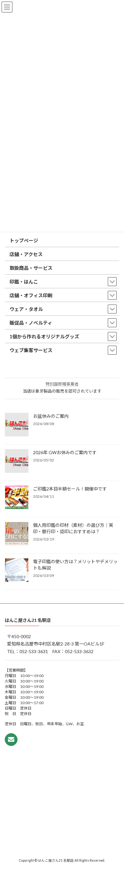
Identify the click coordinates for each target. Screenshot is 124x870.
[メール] (11, 739)
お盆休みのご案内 (51, 416)
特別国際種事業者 (62, 384)
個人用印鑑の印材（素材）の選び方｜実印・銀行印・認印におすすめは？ (73, 528)
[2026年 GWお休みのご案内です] (17, 461)
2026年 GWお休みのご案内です (65, 452)
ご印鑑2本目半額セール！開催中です (70, 488)
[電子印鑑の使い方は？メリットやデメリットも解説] (17, 570)
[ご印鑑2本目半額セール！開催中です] (17, 497)
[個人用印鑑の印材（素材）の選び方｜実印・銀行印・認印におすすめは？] (17, 534)
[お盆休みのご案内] (17, 425)
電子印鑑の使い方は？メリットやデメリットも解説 (75, 565)
